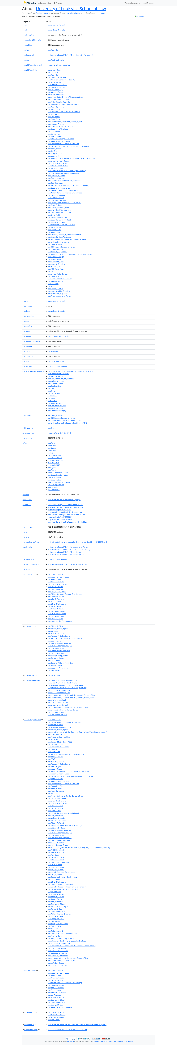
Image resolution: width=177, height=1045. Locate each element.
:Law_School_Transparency (59, 210)
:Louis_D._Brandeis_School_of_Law (62, 680)
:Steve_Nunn (54, 752)
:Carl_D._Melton (55, 874)
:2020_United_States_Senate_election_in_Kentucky (68, 146)
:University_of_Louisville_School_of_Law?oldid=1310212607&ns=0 (77, 542)
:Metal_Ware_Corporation (59, 141)
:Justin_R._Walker (55, 779)
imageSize (28, 316)
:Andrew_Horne (55, 936)
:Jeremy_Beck (54, 70)
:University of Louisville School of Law (65, 505)
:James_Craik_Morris (57, 801)
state (26, 50)
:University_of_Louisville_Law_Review (63, 144)
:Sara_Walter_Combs (57, 592)
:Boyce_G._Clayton (56, 867)
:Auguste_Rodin (55, 114)
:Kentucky (53, 50)
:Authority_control (56, 381)
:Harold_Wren (54, 675)
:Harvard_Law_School (57, 85)
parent (27, 336)
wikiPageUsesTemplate (33, 371)
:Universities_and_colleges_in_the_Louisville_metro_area (71, 371)
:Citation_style (54, 386)
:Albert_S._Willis (55, 579)
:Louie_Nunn (54, 749)
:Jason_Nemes (54, 641)
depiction (28, 547)
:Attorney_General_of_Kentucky (61, 225)
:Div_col (52, 391)
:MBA (51, 271)
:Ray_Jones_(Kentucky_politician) (61, 938)
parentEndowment (31, 341)
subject (27, 415)
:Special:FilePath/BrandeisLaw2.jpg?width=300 (70, 55)
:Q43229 (54, 465)
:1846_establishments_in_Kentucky (62, 247)
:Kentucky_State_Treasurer (59, 237)
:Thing (51, 443)
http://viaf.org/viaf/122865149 (59, 433)
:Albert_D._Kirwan (56, 897)
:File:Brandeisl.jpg (56, 257)
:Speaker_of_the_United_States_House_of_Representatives (72, 158)
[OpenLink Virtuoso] (71, 1038)
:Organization (56, 485)
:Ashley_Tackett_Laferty (58, 924)
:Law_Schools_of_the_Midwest (61, 379)
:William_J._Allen (55, 626)
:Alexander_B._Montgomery (60, 621)
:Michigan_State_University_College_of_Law (66, 754)
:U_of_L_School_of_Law (58, 702)
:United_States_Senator (58, 274)
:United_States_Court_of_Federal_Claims (64, 203)
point (27, 438)
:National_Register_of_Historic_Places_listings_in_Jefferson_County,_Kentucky (79, 847)
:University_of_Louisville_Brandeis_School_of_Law (68, 707)
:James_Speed (54, 149)
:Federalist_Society (56, 222)
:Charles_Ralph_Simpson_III (59, 838)
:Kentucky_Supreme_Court (59, 727)
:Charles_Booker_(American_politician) (64, 173)
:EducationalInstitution (58, 472)
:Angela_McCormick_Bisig (59, 737)
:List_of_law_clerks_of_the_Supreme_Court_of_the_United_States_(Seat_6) (77, 732)
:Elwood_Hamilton (56, 653)
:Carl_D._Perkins (55, 587)
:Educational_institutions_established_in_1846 (67, 239)
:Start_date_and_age (57, 406)
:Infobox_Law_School (57, 376)
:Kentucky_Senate (56, 107)
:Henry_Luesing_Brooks (58, 655)
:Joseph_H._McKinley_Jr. (58, 668)
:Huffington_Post (56, 262)
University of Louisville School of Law (71, 8)
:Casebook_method (56, 195)
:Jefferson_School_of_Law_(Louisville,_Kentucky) (67, 685)
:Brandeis (53, 928)
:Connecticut (54, 72)
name (26, 331)
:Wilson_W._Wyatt (56, 823)
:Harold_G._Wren (55, 289)
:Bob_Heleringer (55, 183)
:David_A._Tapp (55, 205)
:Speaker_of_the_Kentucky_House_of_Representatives (70, 254)
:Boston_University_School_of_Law (62, 877)
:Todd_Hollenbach (56, 198)
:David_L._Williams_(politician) (60, 663)
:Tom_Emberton (55, 589)
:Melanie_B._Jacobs (56, 30)
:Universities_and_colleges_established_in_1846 (67, 423)
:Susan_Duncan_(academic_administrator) (65, 638)
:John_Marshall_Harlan (58, 166)
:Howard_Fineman (56, 124)
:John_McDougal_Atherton (59, 643)
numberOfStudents (32, 40)
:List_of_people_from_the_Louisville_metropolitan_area (70, 776)
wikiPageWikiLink (31, 70)
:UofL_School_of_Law (57, 715)
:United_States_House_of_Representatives (65, 97)
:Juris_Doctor (54, 109)
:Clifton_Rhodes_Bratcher (59, 651)
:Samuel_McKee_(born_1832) (60, 742)
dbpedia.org (100, 13)
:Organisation (54, 477)
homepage (28, 559)
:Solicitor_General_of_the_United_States (64, 234)
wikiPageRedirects (32, 680)
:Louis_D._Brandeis (56, 264)
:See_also (52, 401)
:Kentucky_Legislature (57, 252)
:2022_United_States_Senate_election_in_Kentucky (68, 185)
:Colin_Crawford (55, 249)
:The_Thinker (54, 117)
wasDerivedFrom (31, 542)
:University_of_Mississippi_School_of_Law (65, 121)
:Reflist (52, 398)
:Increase (52, 396)
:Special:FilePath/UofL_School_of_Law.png (69, 549)
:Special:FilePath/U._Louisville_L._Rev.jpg (68, 547)
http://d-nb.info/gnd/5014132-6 (60, 519)
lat (25, 532)
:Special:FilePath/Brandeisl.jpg (64, 552)
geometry (28, 527)
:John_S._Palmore (56, 599)
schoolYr (29, 1025)
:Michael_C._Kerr (55, 168)
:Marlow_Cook (54, 156)
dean (26, 30)
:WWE (51, 759)
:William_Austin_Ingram (58, 628)
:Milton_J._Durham (56, 828)
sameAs (28, 433)
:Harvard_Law (54, 266)
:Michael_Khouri (55, 619)
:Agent (51, 453)
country (27, 306)
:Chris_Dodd (54, 215)
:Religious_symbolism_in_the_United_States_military (69, 771)
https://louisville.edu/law (57, 366)
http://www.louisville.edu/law (59, 65)
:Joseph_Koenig (55, 136)
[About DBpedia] (29, 3)
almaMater (30, 574)
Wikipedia (70, 1041)
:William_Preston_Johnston (59, 914)
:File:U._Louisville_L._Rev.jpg (59, 296)
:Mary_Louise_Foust (57, 734)
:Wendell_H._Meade (56, 786)
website (27, 366)
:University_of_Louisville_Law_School (63, 710)
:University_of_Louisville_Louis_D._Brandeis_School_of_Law (71, 695)
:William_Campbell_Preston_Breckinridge (65, 193)
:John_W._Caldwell (56, 860)
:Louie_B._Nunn (55, 276)
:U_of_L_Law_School (57, 700)
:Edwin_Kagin (54, 766)
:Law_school (54, 131)
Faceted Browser (131, 3)
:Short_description (56, 403)
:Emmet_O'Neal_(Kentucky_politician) (63, 190)
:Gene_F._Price (54, 720)
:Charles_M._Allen (56, 648)
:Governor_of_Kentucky (58, 129)
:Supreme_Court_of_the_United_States (64, 112)
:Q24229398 (55, 460)
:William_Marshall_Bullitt (58, 217)
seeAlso (27, 500)
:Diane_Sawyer (55, 119)
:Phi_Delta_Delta (55, 916)
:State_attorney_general (58, 781)
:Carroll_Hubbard (56, 857)
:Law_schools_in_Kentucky (59, 212)
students (28, 356)
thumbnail (28, 55)
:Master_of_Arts (55, 92)
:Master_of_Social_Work (58, 207)
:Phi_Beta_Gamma (56, 870)
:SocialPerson (54, 455)
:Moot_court (54, 232)
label (26, 495)
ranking (27, 45)
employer (29, 675)
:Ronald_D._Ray (55, 909)
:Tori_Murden (54, 926)
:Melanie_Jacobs (55, 281)
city (25, 25)
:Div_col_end (54, 393)
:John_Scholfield (55, 901)
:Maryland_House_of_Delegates (61, 126)
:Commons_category (57, 410)
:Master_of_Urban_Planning (60, 279)
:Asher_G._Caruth (56, 582)
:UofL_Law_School (56, 712)
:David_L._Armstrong (57, 77)
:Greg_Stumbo (55, 153)
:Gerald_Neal (54, 134)
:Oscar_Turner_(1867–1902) (59, 220)
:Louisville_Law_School (58, 705)
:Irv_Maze (53, 631)
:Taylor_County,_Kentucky (59, 102)
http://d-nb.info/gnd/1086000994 (60, 517)
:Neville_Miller (54, 259)
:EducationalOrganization (60, 482)
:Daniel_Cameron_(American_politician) (64, 180)
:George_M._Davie (56, 616)
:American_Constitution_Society (61, 80)
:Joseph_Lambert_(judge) (59, 577)
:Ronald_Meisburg (56, 658)
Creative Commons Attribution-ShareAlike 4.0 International (112, 1041)
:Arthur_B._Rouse (56, 609)
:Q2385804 (55, 458)
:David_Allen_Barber (57, 614)
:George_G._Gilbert (56, 611)
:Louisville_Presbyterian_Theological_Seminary (67, 171)
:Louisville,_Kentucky (57, 25)
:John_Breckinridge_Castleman (61, 139)
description (28, 35)
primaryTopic (30, 1030)
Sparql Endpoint (147, 3)
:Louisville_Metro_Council (59, 161)
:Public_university (56, 60)
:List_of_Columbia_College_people (62, 872)
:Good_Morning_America (59, 188)
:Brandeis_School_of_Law (59, 690)
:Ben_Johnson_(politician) (59, 862)
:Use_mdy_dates (55, 408)
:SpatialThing (54, 490)
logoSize (27, 326)
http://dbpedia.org (72, 13)
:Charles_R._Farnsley (57, 200)
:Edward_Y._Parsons (57, 604)
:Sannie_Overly (55, 230)
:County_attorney (56, 178)
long (26, 537)
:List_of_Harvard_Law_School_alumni (63, 813)
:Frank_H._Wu (54, 811)
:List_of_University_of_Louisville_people (64, 500)
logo (26, 321)
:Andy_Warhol (54, 82)
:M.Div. (52, 286)
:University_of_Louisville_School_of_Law (64, 420)
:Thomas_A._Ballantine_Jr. (59, 636)
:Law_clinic (53, 284)
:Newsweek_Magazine (58, 293)
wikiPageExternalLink (32, 65)
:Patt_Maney (54, 670)
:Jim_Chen (53, 151)
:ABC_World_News (56, 269)
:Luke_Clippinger (55, 90)
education (29, 626)
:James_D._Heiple (55, 574)
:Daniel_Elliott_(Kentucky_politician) (63, 889)
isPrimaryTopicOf (31, 564)
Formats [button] (58, 3)
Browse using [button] (45, 3)
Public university (42, 13)
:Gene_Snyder (54, 601)
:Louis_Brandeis (55, 244)
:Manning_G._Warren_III (58, 953)
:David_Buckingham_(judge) (60, 646)
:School (52, 428)
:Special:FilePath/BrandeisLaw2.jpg (66, 554)
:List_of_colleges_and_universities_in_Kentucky (67, 887)
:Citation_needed (55, 383)
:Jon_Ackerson (54, 227)
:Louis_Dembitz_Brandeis (59, 291)
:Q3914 (53, 463)
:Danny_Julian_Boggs (57, 798)
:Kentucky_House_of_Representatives (63, 104)
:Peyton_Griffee (55, 665)
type (26, 60)
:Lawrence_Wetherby (57, 163)
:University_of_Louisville (58, 99)
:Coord (52, 388)
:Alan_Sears (53, 855)
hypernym (28, 428)
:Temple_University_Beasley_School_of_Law (66, 796)
